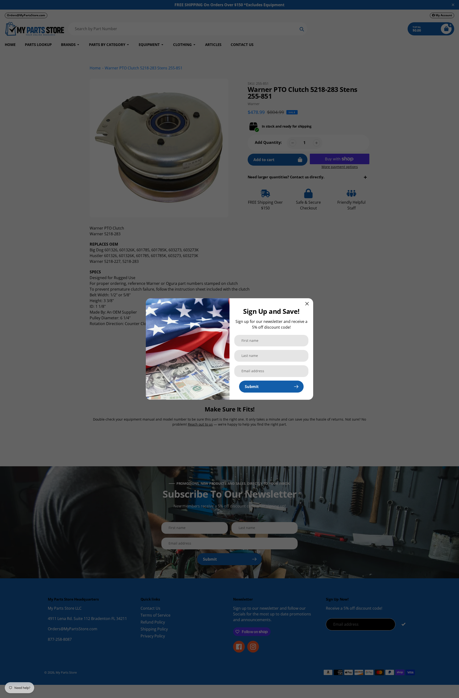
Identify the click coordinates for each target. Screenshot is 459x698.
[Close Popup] (307, 304)
